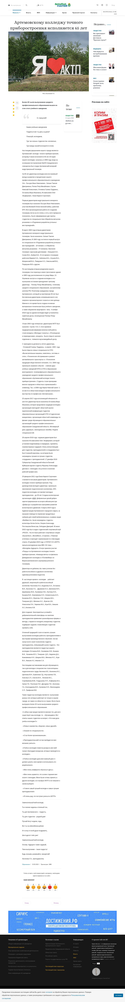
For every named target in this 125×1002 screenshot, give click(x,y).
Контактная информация (77, 965)
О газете (76, 943)
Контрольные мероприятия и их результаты (22, 966)
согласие (49, 992)
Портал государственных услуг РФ (56, 959)
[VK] (97, 5)
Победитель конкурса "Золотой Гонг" (101, 978)
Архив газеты (77, 961)
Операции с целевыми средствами (19, 954)
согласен (118, 995)
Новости (16, 12)
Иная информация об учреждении (19, 973)
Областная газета (51, 952)
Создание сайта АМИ (109, 959)
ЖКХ (38, 12)
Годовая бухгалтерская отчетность (19, 970)
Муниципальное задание (16, 947)
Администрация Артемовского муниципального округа (55, 944)
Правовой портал (78, 12)
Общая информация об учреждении (20, 943)
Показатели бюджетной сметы (18, 957)
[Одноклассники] (17, 108)
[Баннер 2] (104, 125)
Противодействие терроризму (55, 970)
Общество (97, 30)
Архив (64, 12)
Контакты (94, 12)
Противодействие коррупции (54, 966)
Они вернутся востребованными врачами (100, 54)
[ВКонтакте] (17, 103)
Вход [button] (113, 5)
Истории (76, 947)
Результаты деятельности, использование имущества (21, 962)
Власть (28, 12)
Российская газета (51, 956)
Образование (26, 864)
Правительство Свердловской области (57, 949)
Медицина (97, 49)
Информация (50, 12)
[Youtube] (107, 5)
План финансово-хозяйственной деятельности (23, 951)
